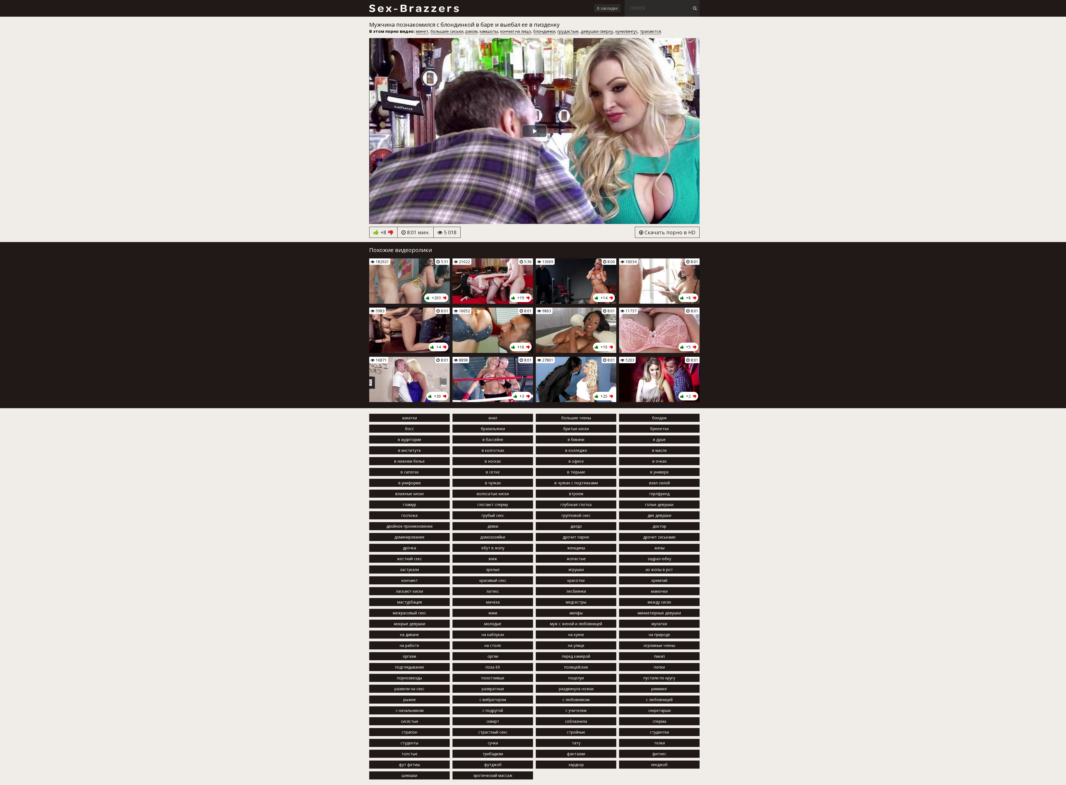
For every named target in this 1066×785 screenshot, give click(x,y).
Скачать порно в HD (669, 232)
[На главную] (413, 8)
